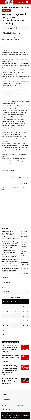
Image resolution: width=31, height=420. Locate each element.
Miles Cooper (5, 32)
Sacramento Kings (12, 274)
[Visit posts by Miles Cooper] (3, 183)
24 (3, 326)
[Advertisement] (15, 209)
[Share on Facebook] (6, 28)
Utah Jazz (10, 247)
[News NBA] (9, 2)
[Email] (11, 28)
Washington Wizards (13, 238)
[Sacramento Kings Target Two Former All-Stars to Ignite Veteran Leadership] (25, 271)
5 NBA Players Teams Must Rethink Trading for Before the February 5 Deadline (9, 347)
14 (19, 316)
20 (15, 321)
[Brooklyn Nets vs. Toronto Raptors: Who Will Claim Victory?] (25, 253)
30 (27, 326)
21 (19, 321)
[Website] (20, 184)
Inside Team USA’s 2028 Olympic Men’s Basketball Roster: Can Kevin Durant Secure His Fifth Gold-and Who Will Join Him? (9, 368)
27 (15, 326)
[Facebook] (22, 184)
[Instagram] (28, 184)
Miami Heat (4, 238)
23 (27, 321)
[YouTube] (26, 184)
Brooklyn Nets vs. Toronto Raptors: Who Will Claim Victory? (9, 252)
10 (3, 316)
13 (15, 316)
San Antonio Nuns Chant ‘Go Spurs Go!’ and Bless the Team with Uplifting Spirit (10, 261)
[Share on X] (8, 28)
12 (11, 316)
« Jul (3, 334)
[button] (26, 415)
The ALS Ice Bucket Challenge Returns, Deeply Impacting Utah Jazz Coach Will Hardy (10, 243)
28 (19, 326)
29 (23, 326)
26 (11, 326)
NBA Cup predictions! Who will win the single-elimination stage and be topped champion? (9, 381)
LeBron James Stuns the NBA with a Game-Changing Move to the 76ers (10, 357)
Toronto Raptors (12, 256)
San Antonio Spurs (12, 265)
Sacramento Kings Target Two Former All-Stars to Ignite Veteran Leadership (10, 270)
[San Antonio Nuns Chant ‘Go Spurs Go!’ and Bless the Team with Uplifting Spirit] (25, 262)
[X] (24, 184)
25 (7, 326)
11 (7, 316)
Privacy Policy (16, 417)
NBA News (6, 10)
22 (23, 321)
